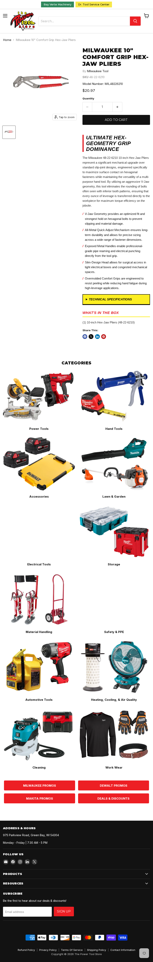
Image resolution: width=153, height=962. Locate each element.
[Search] (135, 21)
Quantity (88, 98)
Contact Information (122, 949)
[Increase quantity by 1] (117, 107)
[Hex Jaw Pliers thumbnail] (9, 132)
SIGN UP (64, 911)
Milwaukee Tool (97, 71)
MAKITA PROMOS (39, 798)
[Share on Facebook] (84, 336)
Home (7, 40)
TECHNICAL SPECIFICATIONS (110, 299)
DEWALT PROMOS (113, 785)
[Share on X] (91, 336)
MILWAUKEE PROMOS (39, 785)
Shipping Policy (96, 949)
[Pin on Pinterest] (103, 336)
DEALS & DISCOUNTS (113, 798)
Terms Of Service (72, 949)
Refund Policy (26, 949)
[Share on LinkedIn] (97, 336)
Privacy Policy (48, 949)
